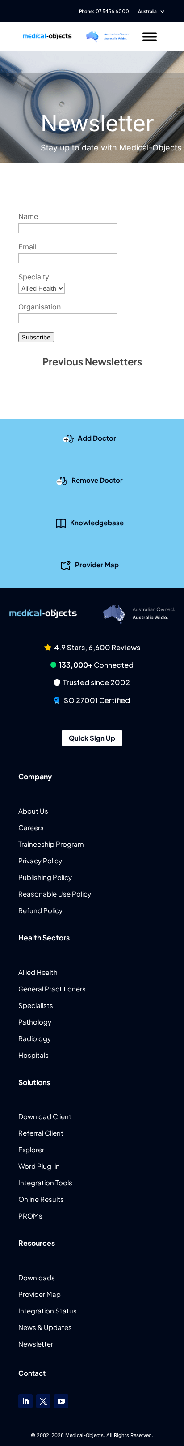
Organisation (39, 306)
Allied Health (38, 972)
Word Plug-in (39, 1166)
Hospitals (33, 1055)
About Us (33, 811)
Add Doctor (97, 437)
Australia (147, 11)
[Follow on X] (43, 1401)
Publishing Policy (45, 877)
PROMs (30, 1215)
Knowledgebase (97, 522)
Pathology (34, 1021)
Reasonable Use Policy (54, 893)
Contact (32, 1373)
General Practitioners (52, 988)
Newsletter (35, 1343)
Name (28, 216)
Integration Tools (45, 1182)
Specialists (35, 1005)
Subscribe (36, 337)
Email (27, 246)
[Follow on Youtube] (61, 1401)
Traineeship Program (51, 844)
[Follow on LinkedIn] (25, 1401)
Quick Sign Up (92, 738)
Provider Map (97, 564)
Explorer (31, 1149)
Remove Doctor (97, 480)
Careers (31, 827)
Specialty (33, 276)
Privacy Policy (40, 860)
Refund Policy (40, 910)
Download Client (44, 1116)
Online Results (41, 1199)
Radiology (34, 1038)
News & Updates (45, 1327)
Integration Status (47, 1310)
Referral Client (40, 1132)
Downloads (36, 1277)
